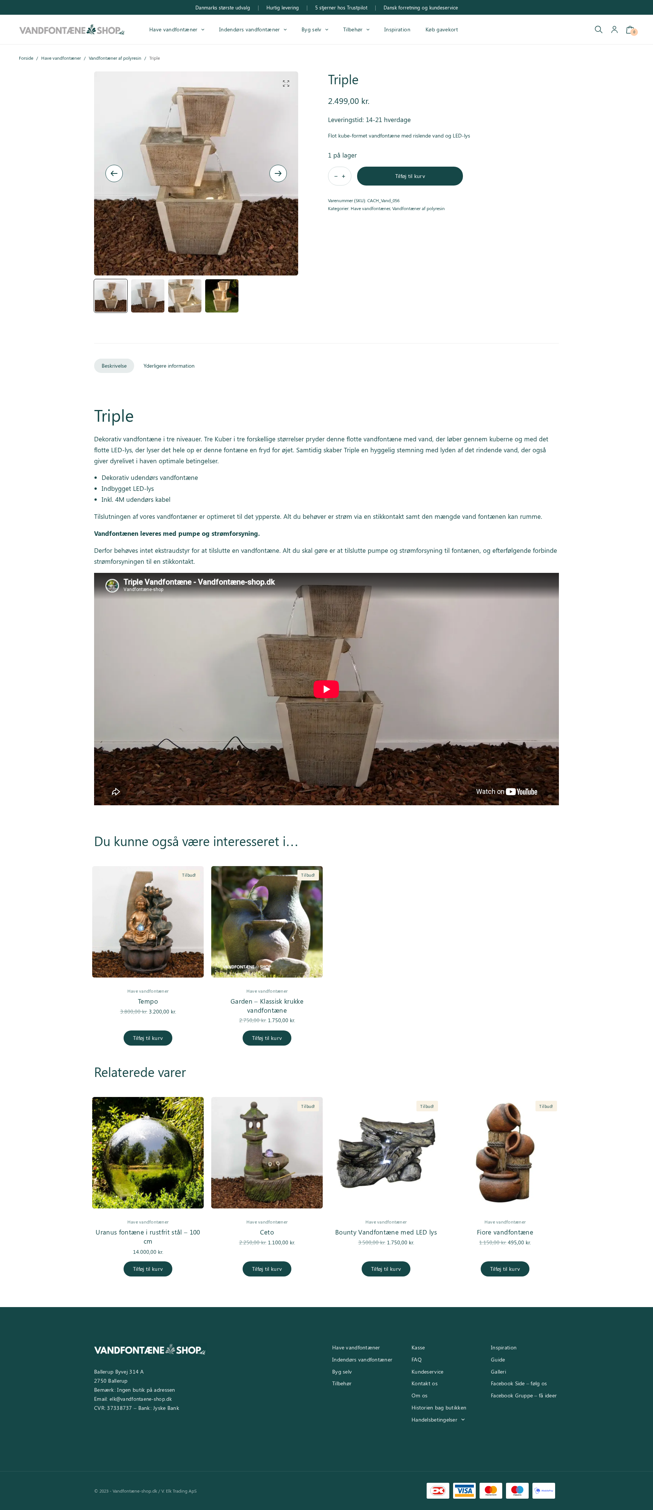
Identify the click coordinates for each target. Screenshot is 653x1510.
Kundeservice (427, 1371)
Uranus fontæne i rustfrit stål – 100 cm (148, 1236)
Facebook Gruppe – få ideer (524, 1395)
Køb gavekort (442, 29)
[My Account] (614, 29)
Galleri (498, 1371)
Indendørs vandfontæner (249, 29)
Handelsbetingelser (434, 1419)
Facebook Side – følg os (519, 1383)
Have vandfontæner (173, 29)
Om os (419, 1395)
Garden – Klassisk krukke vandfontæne (267, 1005)
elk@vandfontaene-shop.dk (141, 1399)
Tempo (148, 1001)
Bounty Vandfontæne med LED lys (386, 1232)
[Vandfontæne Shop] (72, 29)
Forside (26, 58)
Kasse (418, 1347)
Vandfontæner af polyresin (115, 58)
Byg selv (312, 29)
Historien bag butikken (439, 1407)
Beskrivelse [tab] (114, 365)
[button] (286, 83)
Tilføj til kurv (410, 175)
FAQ (417, 1359)
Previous (114, 173)
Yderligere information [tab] (169, 365)
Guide (498, 1359)
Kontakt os (425, 1383)
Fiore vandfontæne (505, 1232)
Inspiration (397, 29)
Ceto (267, 1232)
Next (278, 173)
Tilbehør (353, 29)
